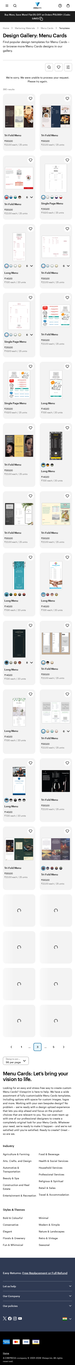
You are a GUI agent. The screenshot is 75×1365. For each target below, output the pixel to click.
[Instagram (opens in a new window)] (15, 1319)
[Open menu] (7, 5)
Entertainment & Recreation (19, 1195)
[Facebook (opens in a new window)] (10, 1319)
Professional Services (51, 1174)
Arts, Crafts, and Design (17, 1160)
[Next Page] (64, 1047)
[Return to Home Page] (37, 5)
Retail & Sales (47, 1187)
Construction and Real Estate (16, 1186)
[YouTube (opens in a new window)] (20, 1319)
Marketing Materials (25, 28)
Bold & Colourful (13, 1217)
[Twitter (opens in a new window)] (5, 1319)
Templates (64, 28)
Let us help (9, 1286)
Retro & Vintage (48, 1238)
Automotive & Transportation (11, 1169)
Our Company (11, 1296)
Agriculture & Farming (16, 1154)
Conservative (10, 1224)
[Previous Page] (11, 1047)
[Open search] (15, 5)
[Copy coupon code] (41, 19)
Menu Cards (47, 28)
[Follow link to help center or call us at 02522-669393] (60, 6)
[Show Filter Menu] (68, 67)
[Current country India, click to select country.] (67, 1319)
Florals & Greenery (14, 1238)
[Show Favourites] (59, 67)
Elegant (7, 1231)
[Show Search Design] (49, 67)
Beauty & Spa (11, 1178)
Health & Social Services (53, 1160)
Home (6, 28)
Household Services (50, 1167)
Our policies (10, 1305)
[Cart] (68, 6)
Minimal (43, 1217)
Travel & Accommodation (54, 1194)
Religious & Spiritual (51, 1181)
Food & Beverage (49, 1154)
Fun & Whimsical (13, 1244)
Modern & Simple (49, 1224)
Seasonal (44, 1244)
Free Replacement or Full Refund (44, 1273)
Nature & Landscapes (51, 1231)
